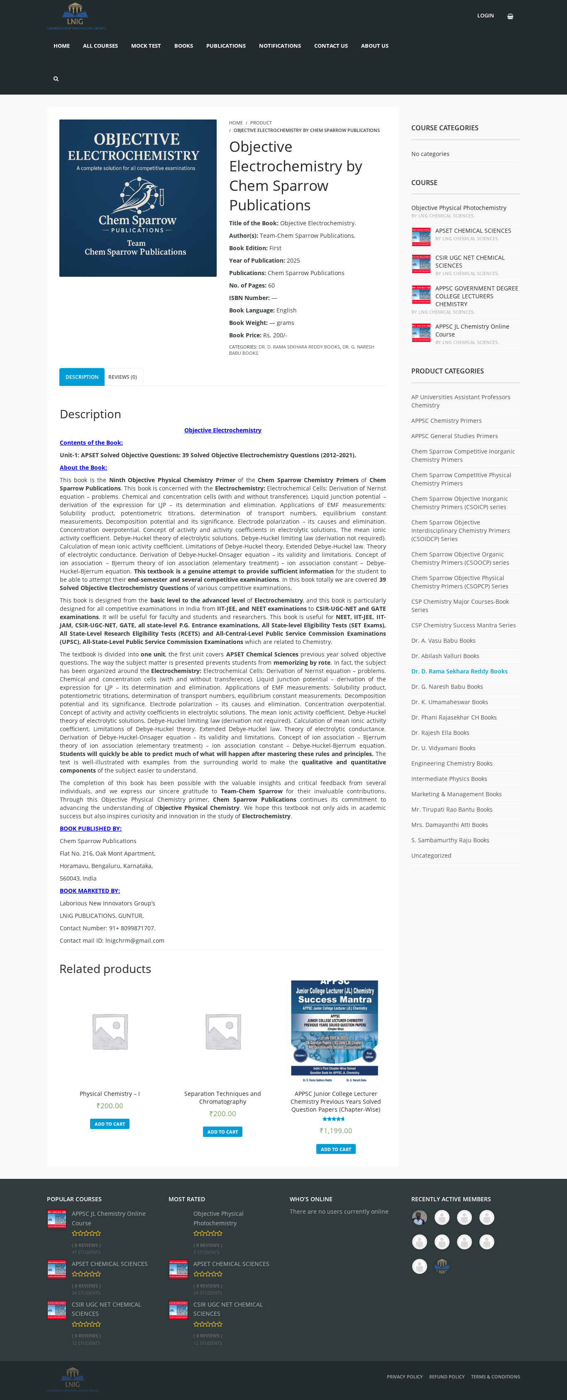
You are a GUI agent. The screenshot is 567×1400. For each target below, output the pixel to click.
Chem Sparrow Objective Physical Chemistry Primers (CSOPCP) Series (459, 582)
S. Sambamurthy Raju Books (450, 840)
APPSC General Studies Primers (454, 436)
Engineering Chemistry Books (452, 763)
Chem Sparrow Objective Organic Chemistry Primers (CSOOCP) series (460, 558)
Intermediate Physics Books (449, 779)
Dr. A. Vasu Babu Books (443, 640)
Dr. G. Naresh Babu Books (447, 686)
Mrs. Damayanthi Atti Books (449, 825)
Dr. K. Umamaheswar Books (449, 702)
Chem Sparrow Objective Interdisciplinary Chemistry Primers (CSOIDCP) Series (460, 530)
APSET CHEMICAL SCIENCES (110, 1264)
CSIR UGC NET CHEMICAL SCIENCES (106, 1308)
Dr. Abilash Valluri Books (445, 656)
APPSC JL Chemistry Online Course (109, 1218)
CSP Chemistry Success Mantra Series (463, 625)
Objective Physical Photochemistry (218, 1218)
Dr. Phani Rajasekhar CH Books (454, 717)
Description (82, 376)
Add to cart (110, 1124)
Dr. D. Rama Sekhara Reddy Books (299, 347)
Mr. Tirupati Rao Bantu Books (452, 809)
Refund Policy (447, 1376)
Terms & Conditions (495, 1376)
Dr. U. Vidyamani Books (443, 748)
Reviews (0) (122, 376)
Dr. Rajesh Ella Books (440, 733)
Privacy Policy (405, 1376)
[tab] (82, 377)
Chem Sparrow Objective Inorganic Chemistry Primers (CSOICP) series (459, 503)
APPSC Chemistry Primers (446, 420)
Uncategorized (431, 855)
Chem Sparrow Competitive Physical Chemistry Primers (461, 479)
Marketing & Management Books (456, 794)
